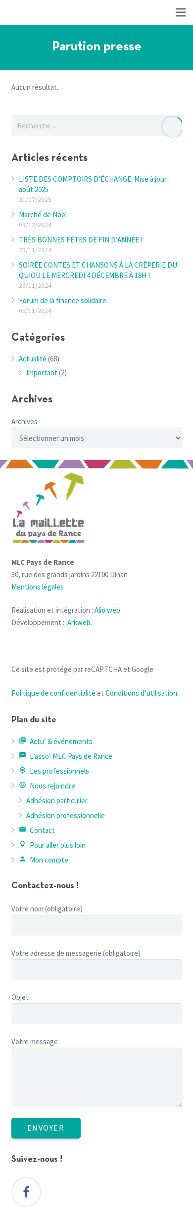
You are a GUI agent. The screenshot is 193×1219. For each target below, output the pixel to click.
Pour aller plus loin (52, 845)
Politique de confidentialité (53, 693)
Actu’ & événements (56, 741)
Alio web (107, 610)
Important (41, 372)
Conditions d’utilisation (141, 693)
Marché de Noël (43, 214)
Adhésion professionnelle (65, 815)
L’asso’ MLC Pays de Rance (66, 756)
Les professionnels (54, 771)
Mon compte (44, 860)
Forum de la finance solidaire (62, 300)
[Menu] (181, 12)
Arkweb (79, 622)
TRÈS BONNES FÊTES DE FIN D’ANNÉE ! (81, 239)
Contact (37, 830)
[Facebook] (26, 1192)
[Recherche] (171, 127)
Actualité (33, 358)
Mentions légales (37, 586)
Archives (24, 421)
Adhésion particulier (57, 800)
